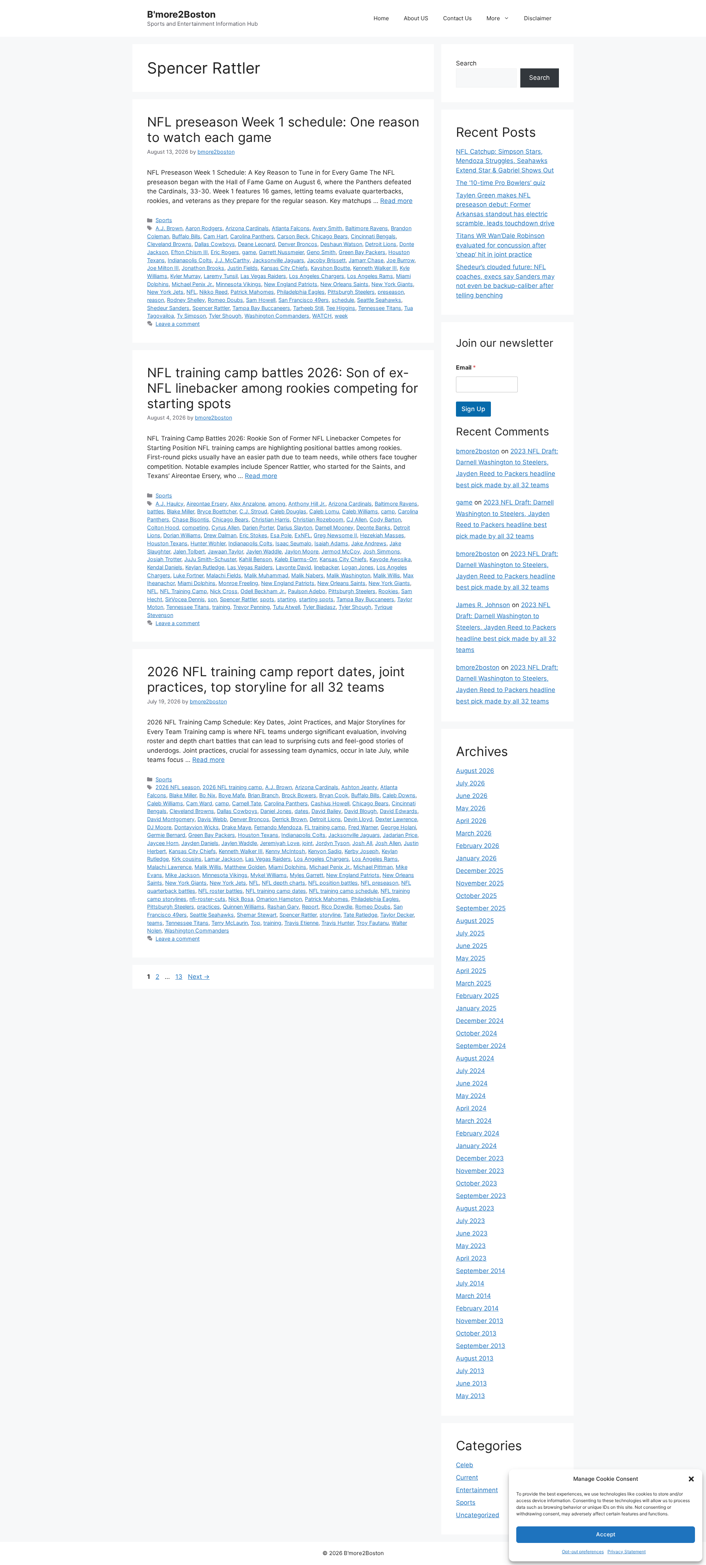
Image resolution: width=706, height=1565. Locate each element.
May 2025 (470, 958)
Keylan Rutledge (204, 567)
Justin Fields (242, 268)
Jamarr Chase (366, 260)
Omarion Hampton (279, 899)
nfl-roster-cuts (207, 899)
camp (388, 511)
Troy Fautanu (373, 923)
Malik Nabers (307, 575)
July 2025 (470, 933)
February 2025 (477, 995)
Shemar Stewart (257, 915)
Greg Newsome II (335, 535)
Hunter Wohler (207, 543)
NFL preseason (379, 883)
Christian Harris (271, 519)
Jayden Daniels (199, 843)
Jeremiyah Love (279, 843)
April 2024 (471, 1108)
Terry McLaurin (229, 923)
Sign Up (473, 409)
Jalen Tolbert (189, 551)
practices (208, 906)
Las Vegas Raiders (263, 276)
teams (155, 923)
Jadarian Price (400, 835)
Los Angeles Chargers (316, 276)
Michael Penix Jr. (192, 284)
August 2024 (475, 1058)
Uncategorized (477, 1515)
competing (195, 527)
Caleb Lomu (324, 511)
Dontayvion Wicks (196, 827)
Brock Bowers (299, 795)
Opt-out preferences (583, 1551)
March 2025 (473, 983)
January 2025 (476, 1008)
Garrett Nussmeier (281, 252)
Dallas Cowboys (215, 244)
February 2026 (477, 845)
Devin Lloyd (358, 819)
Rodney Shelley (186, 300)
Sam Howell (260, 300)
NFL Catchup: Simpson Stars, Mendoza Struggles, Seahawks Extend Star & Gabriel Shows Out (505, 161)
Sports (164, 220)
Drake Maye (236, 827)
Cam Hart (215, 236)
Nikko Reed (213, 292)
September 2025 (481, 908)
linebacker (326, 567)
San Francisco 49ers (303, 300)
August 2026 (475, 770)
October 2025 (476, 895)
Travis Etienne (301, 923)
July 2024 (470, 1070)
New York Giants (392, 284)
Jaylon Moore (301, 551)
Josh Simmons (381, 551)
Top (255, 923)
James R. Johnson (483, 605)
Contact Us (457, 18)
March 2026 (474, 833)
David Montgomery (171, 819)
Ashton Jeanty (359, 787)
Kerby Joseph (362, 851)
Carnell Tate (246, 803)
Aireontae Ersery (206, 503)
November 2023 (480, 1170)
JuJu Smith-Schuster (210, 559)
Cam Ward (199, 803)
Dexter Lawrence (396, 819)
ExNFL (303, 535)
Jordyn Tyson (332, 843)
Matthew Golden (244, 867)
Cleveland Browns (169, 244)
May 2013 (470, 1396)
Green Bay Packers (362, 252)
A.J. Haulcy (169, 503)
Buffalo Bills (186, 236)
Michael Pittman (373, 867)
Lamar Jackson (223, 859)
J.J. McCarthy (232, 260)
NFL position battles (333, 883)
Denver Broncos (297, 244)
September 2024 (481, 1045)
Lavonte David (293, 567)
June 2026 (472, 795)
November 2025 (480, 883)
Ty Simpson (191, 316)
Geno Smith (321, 252)
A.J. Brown (169, 228)
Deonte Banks (373, 527)
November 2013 (479, 1321)
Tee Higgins (340, 308)
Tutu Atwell (286, 607)
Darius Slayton (294, 527)
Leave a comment (178, 324)
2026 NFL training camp (232, 787)
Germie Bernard (166, 835)
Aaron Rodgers (203, 228)
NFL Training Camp (183, 591)
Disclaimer (538, 18)
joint (307, 843)
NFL (191, 292)
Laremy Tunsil (221, 276)
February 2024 (477, 1133)
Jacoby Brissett (326, 260)
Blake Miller (180, 511)
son (212, 599)
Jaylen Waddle (264, 551)
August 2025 (475, 920)
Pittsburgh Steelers (351, 292)
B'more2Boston (181, 14)
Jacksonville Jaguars (278, 260)
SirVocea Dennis (185, 599)
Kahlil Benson (255, 559)
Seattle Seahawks (379, 300)
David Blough (360, 811)
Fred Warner (363, 827)
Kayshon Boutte (330, 268)
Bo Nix (207, 795)
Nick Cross (224, 591)
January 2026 (476, 858)
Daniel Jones (276, 811)
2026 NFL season (178, 787)
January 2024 (476, 1145)
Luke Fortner (188, 575)
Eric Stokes (253, 535)
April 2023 (471, 1258)
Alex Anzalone (247, 503)
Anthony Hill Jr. (306, 503)
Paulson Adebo (306, 591)
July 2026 (470, 783)
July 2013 (470, 1371)
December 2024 (480, 1020)
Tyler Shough (225, 316)
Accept (606, 1534)
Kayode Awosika (390, 559)
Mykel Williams (268, 875)
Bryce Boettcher (216, 511)
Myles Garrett (306, 875)
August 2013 (474, 1358)
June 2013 (471, 1383)
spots (267, 599)
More (493, 18)
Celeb (464, 1465)
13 (179, 976)
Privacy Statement (626, 1551)
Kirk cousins (187, 859)
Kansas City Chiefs (284, 268)
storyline (330, 915)
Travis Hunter (337, 923)
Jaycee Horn (162, 843)
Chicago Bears (329, 236)
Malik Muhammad (266, 575)
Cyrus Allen (225, 527)
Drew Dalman (220, 535)
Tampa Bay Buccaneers (261, 308)
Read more (396, 200)
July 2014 (470, 1283)
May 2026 (471, 808)
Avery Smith (327, 228)
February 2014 (477, 1308)
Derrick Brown (289, 819)
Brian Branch (263, 795)
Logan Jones (358, 567)
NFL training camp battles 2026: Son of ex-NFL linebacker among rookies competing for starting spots (282, 388)
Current (467, 1477)
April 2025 (471, 970)
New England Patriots (290, 284)
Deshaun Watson (341, 244)
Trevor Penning (251, 607)
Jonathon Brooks (203, 268)
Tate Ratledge (360, 915)
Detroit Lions (380, 244)
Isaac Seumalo (293, 543)
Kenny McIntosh (285, 851)
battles (155, 511)
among (276, 503)
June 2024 (472, 1083)
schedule (343, 300)
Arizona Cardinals (247, 228)
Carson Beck (293, 236)
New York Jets (165, 292)
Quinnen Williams (243, 906)
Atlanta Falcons (291, 228)
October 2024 (476, 1033)
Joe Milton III (163, 268)
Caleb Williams (360, 511)
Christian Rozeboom (318, 519)
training (221, 607)
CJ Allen (356, 519)
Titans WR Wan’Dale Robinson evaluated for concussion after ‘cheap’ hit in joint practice (501, 245)
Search (466, 63)
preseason (391, 292)
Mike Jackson (182, 875)
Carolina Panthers (252, 236)
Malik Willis (386, 575)
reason (155, 300)
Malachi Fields (223, 575)
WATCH (322, 316)
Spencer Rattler (210, 308)
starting (286, 599)
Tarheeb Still (308, 308)
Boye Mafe (231, 795)
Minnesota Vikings (238, 284)
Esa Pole (281, 535)
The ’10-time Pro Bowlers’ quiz (500, 182)
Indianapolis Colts (190, 260)
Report (310, 906)
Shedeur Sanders (168, 308)
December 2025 (479, 870)
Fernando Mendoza (278, 827)
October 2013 (476, 1333)
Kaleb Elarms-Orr (296, 559)
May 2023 (471, 1245)
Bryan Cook (333, 795)
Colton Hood (163, 527)
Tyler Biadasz (319, 607)
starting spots (316, 599)
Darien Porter (258, 527)
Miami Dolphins (196, 583)
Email (466, 367)
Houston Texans (167, 543)
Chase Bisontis (190, 519)
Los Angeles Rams (370, 276)
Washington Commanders (277, 316)
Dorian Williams (182, 535)
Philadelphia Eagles (301, 292)
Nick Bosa (240, 899)
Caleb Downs (399, 795)
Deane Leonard (256, 244)
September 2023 (481, 1195)
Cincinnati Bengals (373, 236)
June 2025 (471, 945)
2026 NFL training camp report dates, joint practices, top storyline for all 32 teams (276, 679)
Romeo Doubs (225, 300)
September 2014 (480, 1271)
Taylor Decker (397, 915)
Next (199, 976)
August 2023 (475, 1208)
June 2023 (472, 1233)
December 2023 (480, 1158)
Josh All (362, 843)
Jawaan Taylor (225, 551)
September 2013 (480, 1346)
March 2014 (473, 1296)
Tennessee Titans (379, 308)
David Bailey (326, 811)
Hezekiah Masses (382, 535)
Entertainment (477, 1490)
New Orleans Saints (344, 284)
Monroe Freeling (238, 583)
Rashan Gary (283, 906)
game (249, 252)
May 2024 (471, 1095)
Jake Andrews (368, 543)
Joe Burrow (400, 260)
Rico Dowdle (336, 906)
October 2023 (476, 1183)
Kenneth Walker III (375, 268)
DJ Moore (159, 827)
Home (381, 18)
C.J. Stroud (253, 511)
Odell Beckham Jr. (262, 591)
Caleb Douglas (288, 511)
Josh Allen (388, 843)
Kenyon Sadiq (325, 851)
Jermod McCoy (340, 551)
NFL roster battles (220, 891)
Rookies (388, 591)
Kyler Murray (185, 276)
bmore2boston (477, 451)
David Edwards (398, 811)
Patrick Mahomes (252, 292)
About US (416, 18)
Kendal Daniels (164, 567)
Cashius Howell (330, 803)
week (341, 316)
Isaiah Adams (331, 543)
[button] (691, 1479)
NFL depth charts (283, 883)
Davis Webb (212, 819)
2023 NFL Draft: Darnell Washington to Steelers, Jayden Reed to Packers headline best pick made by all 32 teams (506, 627)
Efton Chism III (189, 252)
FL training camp (324, 827)
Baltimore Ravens (366, 228)
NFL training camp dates (276, 891)
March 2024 (474, 1120)
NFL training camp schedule (343, 891)
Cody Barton (385, 519)
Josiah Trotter (164, 559)
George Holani (398, 827)
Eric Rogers (225, 252)
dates (302, 811)
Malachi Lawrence (169, 867)
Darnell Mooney (334, 527)
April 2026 (471, 820)
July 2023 (470, 1220)
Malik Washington (348, 575)
